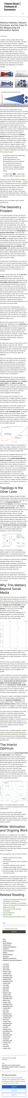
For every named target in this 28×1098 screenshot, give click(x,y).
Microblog (6, 956)
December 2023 (7, 1004)
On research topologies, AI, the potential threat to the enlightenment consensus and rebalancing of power (15, 905)
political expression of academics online (13, 601)
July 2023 (6, 1010)
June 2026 (6, 966)
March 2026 (6, 969)
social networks (5, 1068)
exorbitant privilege (7, 152)
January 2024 (7, 1002)
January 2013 (7, 1048)
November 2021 (7, 1023)
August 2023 (6, 1008)
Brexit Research (7, 943)
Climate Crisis (7, 945)
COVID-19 (6, 948)
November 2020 (7, 1031)
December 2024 (7, 996)
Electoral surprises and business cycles (14, 916)
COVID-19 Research (8, 950)
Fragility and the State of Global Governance (12, 732)
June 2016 (6, 1046)
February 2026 (7, 971)
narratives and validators (20, 675)
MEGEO (5, 952)
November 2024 (7, 998)
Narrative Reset (7, 914)
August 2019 (6, 1036)
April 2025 (6, 990)
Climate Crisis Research (9, 947)
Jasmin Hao (22, 840)
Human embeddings (8, 912)
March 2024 (6, 1000)
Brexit (4, 941)
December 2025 (7, 975)
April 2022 (6, 1019)
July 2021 (5, 1027)
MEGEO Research (8, 954)
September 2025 (8, 981)
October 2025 (7, 979)
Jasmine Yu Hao (13, 343)
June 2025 (6, 987)
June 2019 (6, 1038)
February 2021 (7, 1029)
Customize (14, 1090)
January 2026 (7, 973)
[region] (14, 1085)
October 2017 (7, 1042)
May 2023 (6, 1012)
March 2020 (6, 1033)
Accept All (14, 1086)
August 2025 (6, 983)
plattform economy (14, 1066)
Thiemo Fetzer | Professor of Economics (12, 6)
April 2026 (6, 968)
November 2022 (7, 1015)
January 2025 (7, 994)
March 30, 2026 (20, 176)
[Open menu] (23, 13)
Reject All (14, 1094)
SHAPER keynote (15, 49)
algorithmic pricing (6, 1065)
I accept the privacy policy (11, 928)
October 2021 (7, 1025)
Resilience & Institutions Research (12, 960)
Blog (4, 939)
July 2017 (5, 1044)
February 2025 (7, 992)
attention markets (15, 1065)
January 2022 (7, 1021)
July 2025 (6, 985)
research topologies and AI (12, 677)
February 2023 (7, 1014)
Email (3, 923)
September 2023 (8, 1006)
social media (22, 1066)
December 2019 (7, 1035)
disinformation (5, 1066)
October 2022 (7, 1017)
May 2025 (6, 989)
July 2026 (6, 964)
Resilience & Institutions (9, 958)
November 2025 (7, 977)
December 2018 (7, 1040)
